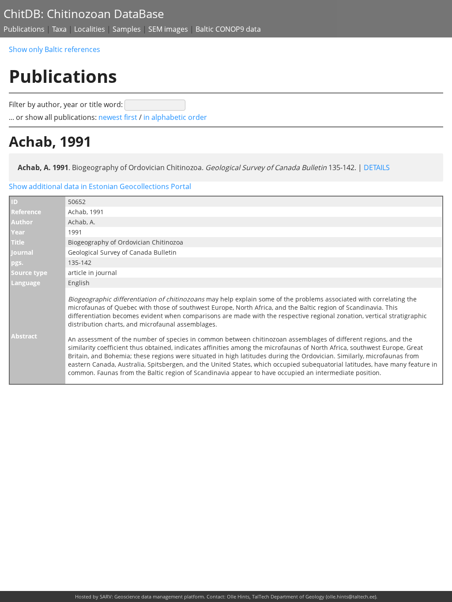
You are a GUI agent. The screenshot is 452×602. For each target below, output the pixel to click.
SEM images (168, 29)
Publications (24, 29)
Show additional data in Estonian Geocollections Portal (100, 186)
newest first (118, 117)
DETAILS (376, 167)
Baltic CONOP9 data (228, 29)
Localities (89, 29)
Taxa (59, 29)
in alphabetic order (175, 117)
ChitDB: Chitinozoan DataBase (84, 14)
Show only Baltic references (54, 49)
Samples (127, 29)
